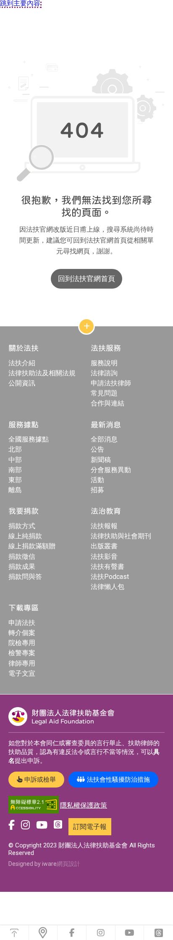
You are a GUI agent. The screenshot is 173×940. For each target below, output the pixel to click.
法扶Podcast (110, 577)
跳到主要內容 (20, 3)
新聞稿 (101, 460)
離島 (15, 490)
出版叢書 (104, 546)
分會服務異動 (111, 470)
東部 (15, 480)
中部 (15, 460)
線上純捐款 (25, 536)
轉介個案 (21, 633)
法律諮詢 (104, 373)
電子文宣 (21, 673)
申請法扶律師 (111, 383)
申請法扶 (21, 623)
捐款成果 (21, 567)
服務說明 (104, 363)
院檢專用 (21, 643)
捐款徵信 (21, 556)
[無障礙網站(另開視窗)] (33, 805)
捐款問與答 (25, 577)
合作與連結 (107, 403)
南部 (15, 470)
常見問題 (104, 393)
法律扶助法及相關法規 (42, 373)
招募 (97, 490)
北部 (15, 449)
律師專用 (21, 663)
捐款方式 (21, 526)
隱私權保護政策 (83, 805)
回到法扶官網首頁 (86, 278)
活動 (97, 480)
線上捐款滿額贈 (31, 546)
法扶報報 (104, 526)
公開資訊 (21, 383)
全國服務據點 (28, 439)
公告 (97, 449)
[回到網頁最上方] (14, 932)
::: (2, 51)
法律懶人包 (107, 587)
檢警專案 (21, 653)
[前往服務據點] (43, 932)
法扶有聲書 (107, 567)
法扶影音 (104, 556)
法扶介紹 (21, 363)
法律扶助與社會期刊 (121, 536)
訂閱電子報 (90, 827)
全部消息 (104, 439)
